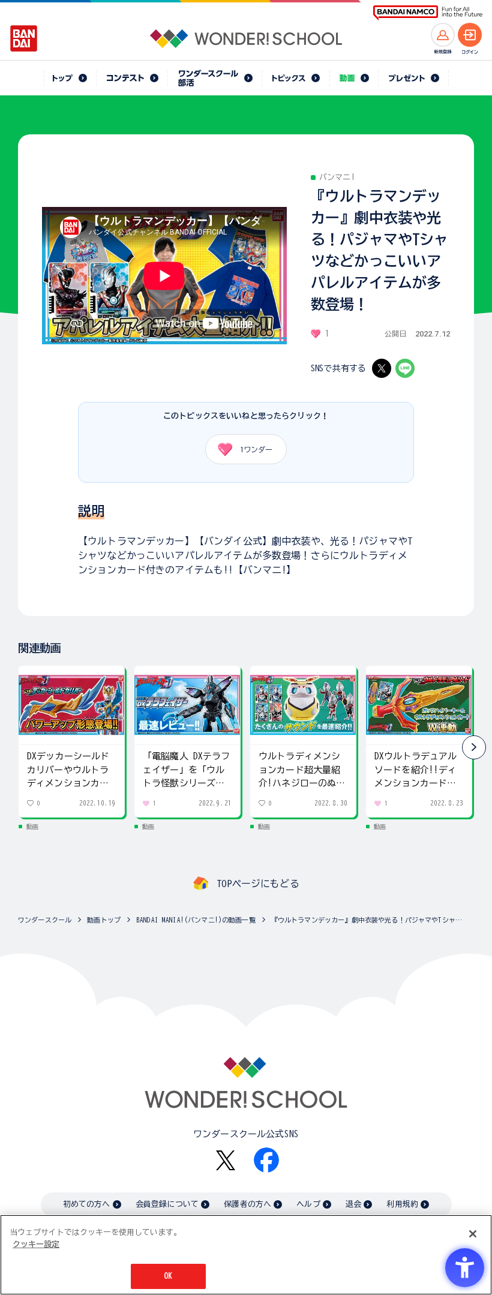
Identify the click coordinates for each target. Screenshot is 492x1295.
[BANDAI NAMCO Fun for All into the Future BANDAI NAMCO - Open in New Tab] (427, 12)
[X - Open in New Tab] (381, 368)
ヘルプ (308, 1204)
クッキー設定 (36, 1244)
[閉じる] (473, 1234)
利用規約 (402, 1204)
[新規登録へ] (443, 35)
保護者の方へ (247, 1204)
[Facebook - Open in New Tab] (266, 1160)
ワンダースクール (44, 920)
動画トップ (104, 920)
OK (168, 1276)
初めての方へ (86, 1204)
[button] (474, 747)
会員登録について (167, 1204)
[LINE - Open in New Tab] (405, 368)
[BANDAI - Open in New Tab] (24, 38)
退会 (353, 1204)
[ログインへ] (470, 35)
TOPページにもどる (258, 883)
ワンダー (256, 449)
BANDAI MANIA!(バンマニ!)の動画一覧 (196, 920)
